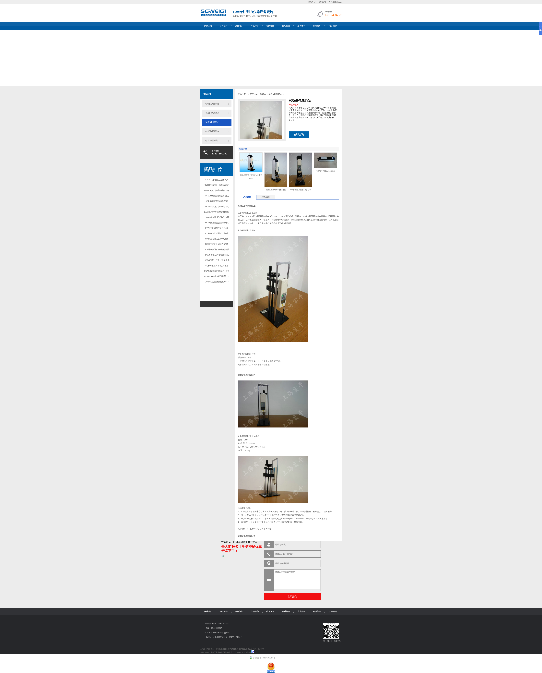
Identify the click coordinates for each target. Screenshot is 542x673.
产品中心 (255, 26)
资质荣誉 (317, 26)
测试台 (263, 94)
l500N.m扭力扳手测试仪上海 (216, 190)
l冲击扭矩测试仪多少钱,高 (216, 228)
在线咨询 (322, 2)
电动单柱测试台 (212, 140)
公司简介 (224, 26)
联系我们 (286, 26)
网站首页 (208, 26)
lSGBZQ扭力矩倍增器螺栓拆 (216, 212)
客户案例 (333, 26)
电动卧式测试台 (212, 104)
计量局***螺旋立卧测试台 (325, 171)
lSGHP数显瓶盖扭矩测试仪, (217, 223)
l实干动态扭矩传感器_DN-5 (217, 282)
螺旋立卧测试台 (212, 122)
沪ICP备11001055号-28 (242, 652)
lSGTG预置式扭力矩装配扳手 (217, 260)
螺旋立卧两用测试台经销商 (276, 190)
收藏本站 (311, 2)
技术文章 (270, 26)
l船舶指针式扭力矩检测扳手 (217, 249)
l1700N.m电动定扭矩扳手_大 (216, 276)
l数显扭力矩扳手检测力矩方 (217, 185)
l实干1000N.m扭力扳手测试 (217, 196)
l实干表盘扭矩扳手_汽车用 (216, 266)
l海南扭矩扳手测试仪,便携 (216, 244)
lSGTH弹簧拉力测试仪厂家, (217, 207)
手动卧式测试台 (212, 113)
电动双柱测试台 (212, 131)
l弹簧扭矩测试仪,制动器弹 (216, 239)
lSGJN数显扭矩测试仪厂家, (217, 201)
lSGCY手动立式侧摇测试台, (217, 255)
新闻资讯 (239, 26)
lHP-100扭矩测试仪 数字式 (216, 180)
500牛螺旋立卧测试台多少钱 (300, 190)
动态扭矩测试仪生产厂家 (260, 529)
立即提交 (292, 596)
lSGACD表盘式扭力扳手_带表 (217, 271)
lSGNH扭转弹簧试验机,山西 (217, 217)
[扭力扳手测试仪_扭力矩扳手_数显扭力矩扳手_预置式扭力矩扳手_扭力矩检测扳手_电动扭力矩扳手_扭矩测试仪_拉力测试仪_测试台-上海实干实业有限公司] (213, 17)
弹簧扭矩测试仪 (335, 2)
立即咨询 (299, 134)
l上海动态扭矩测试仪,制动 (216, 233)
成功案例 (301, 26)
